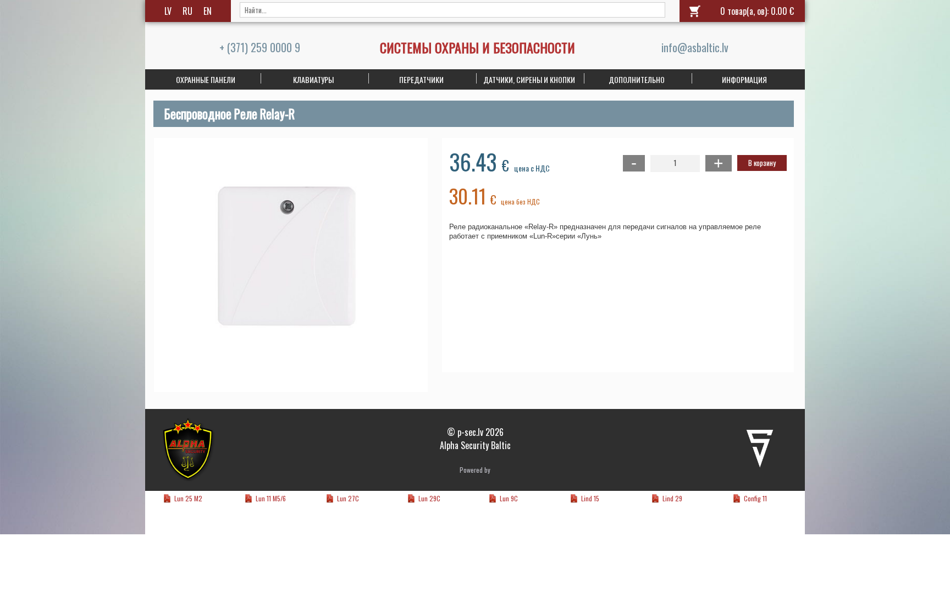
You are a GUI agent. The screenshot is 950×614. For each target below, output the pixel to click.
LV (168, 11)
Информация (744, 79)
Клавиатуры (313, 79)
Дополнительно (637, 79)
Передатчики (421, 79)
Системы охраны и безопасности (477, 47)
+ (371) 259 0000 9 (259, 47)
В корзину (762, 162)
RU (187, 11)
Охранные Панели (205, 79)
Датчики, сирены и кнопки (529, 79)
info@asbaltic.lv (694, 47)
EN (207, 11)
